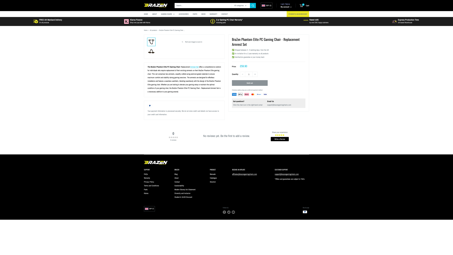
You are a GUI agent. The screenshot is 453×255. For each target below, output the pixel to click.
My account (285, 6)
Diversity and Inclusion (182, 193)
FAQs (146, 174)
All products (153, 30)
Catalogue (213, 178)
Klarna (146, 193)
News (203, 14)
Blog (176, 174)
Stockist (213, 182)
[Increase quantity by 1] (255, 74)
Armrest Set (194, 67)
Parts (195, 14)
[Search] (253, 5)
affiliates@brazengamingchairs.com (244, 174)
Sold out (250, 83)
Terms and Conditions (151, 185)
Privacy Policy (149, 182)
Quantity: (235, 74)
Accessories (184, 14)
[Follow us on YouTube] (233, 212)
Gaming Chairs (166, 14)
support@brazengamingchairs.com (279, 105)
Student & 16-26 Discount (298, 14)
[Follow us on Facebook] (224, 212)
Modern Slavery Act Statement (184, 189)
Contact (224, 14)
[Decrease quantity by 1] (242, 74)
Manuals (213, 174)
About (154, 14)
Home (146, 14)
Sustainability (179, 185)
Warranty (213, 14)
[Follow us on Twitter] (229, 212)
